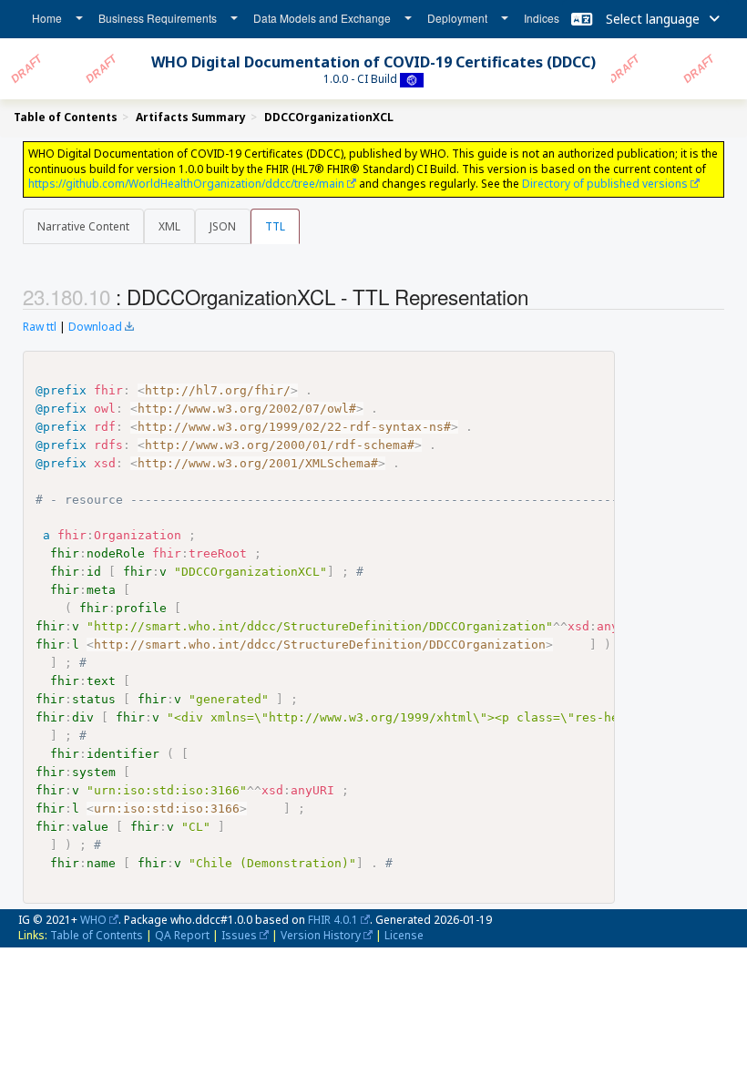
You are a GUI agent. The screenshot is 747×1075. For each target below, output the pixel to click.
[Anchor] (538, 296)
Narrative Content (83, 226)
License (404, 935)
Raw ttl (39, 326)
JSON (223, 226)
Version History (321, 935)
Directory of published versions (605, 183)
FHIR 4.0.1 (333, 919)
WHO (93, 919)
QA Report (182, 935)
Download (95, 326)
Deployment (457, 18)
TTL (275, 226)
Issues (239, 935)
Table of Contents (96, 935)
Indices (541, 18)
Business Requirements (157, 18)
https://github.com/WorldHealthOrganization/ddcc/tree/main (186, 183)
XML (169, 226)
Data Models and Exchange (322, 18)
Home (47, 18)
